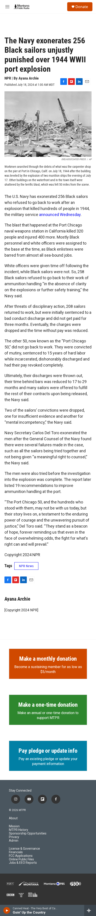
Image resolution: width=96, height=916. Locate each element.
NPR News (26, 566)
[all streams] (90, 910)
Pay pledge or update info (48, 750)
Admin (13, 840)
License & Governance (24, 848)
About (13, 818)
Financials (16, 852)
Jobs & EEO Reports (23, 862)
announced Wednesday (60, 214)
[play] (7, 910)
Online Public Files (21, 859)
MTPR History (18, 830)
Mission (14, 826)
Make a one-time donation (48, 704)
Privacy (14, 837)
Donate (81, 7)
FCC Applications (21, 855)
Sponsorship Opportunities (27, 833)
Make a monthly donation (48, 658)
